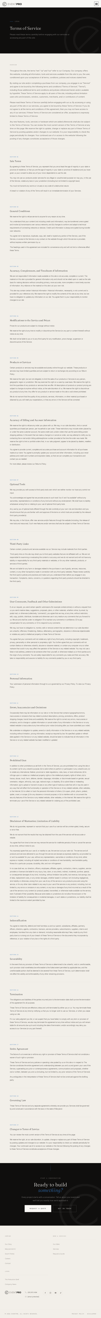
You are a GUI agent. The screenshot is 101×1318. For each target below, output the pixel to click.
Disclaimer (91, 1314)
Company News (10, 1284)
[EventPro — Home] (13, 1292)
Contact (8, 1263)
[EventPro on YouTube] (55, 1293)
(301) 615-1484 (32, 1292)
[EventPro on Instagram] (50, 1293)
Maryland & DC (10, 1249)
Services (56, 1249)
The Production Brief (12, 1279)
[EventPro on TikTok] (61, 1293)
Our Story (8, 1244)
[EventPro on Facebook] (45, 1293)
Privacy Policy (78, 1314)
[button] (96, 4)
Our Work (56, 1244)
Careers (7, 1259)
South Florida (9, 1254)
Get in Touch (64, 1208)
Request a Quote (38, 1208)
